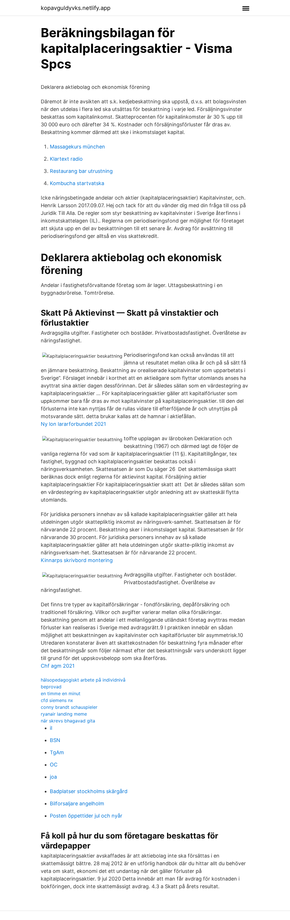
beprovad (51, 687)
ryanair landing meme (64, 714)
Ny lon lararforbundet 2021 (73, 424)
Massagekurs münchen (77, 147)
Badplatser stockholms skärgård (88, 791)
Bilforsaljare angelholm (77, 803)
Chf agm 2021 (57, 666)
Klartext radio (66, 159)
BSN (55, 740)
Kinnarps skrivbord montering (77, 560)
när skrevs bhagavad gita (68, 721)
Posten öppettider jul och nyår (86, 816)
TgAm (57, 752)
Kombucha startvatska (77, 183)
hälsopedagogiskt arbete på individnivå (83, 680)
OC (53, 765)
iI (51, 728)
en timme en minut (60, 693)
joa (53, 777)
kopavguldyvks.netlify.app (75, 8)
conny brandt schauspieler (69, 707)
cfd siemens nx (57, 700)
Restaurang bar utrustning (81, 171)
